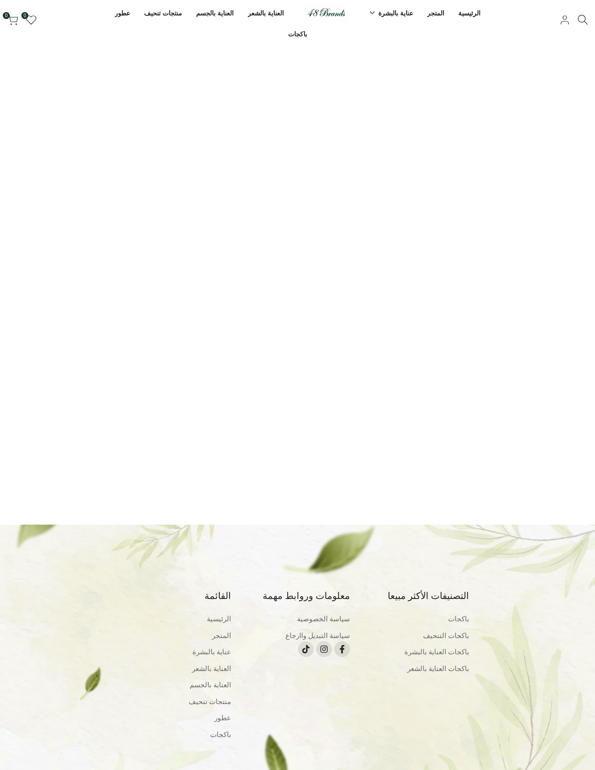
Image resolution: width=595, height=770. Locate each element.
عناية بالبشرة (211, 651)
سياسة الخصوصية (323, 618)
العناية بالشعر (211, 668)
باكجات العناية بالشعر (438, 668)
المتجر (221, 635)
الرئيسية (219, 618)
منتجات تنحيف (210, 701)
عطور (222, 717)
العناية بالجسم (210, 684)
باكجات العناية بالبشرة (436, 651)
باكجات (458, 618)
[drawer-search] (583, 19)
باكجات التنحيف (446, 635)
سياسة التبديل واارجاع (317, 635)
